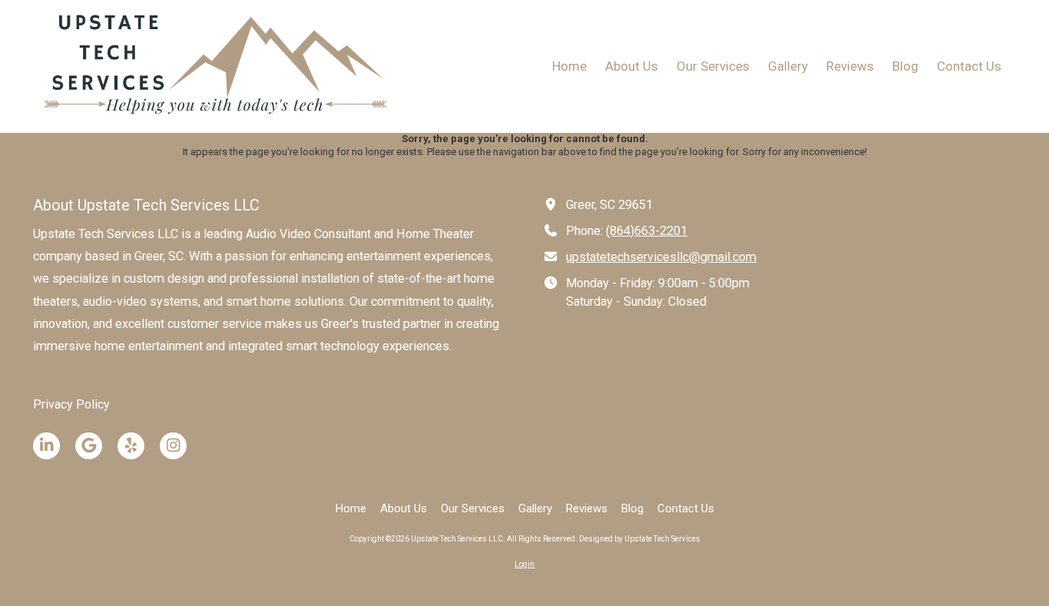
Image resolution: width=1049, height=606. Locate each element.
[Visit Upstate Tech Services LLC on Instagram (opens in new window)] (173, 445)
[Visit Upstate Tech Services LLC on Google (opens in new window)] (88, 445)
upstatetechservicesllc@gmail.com (661, 257)
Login (524, 564)
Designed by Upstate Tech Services (639, 539)
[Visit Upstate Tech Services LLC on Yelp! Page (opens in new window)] (130, 445)
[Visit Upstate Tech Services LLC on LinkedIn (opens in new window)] (46, 445)
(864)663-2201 (646, 231)
